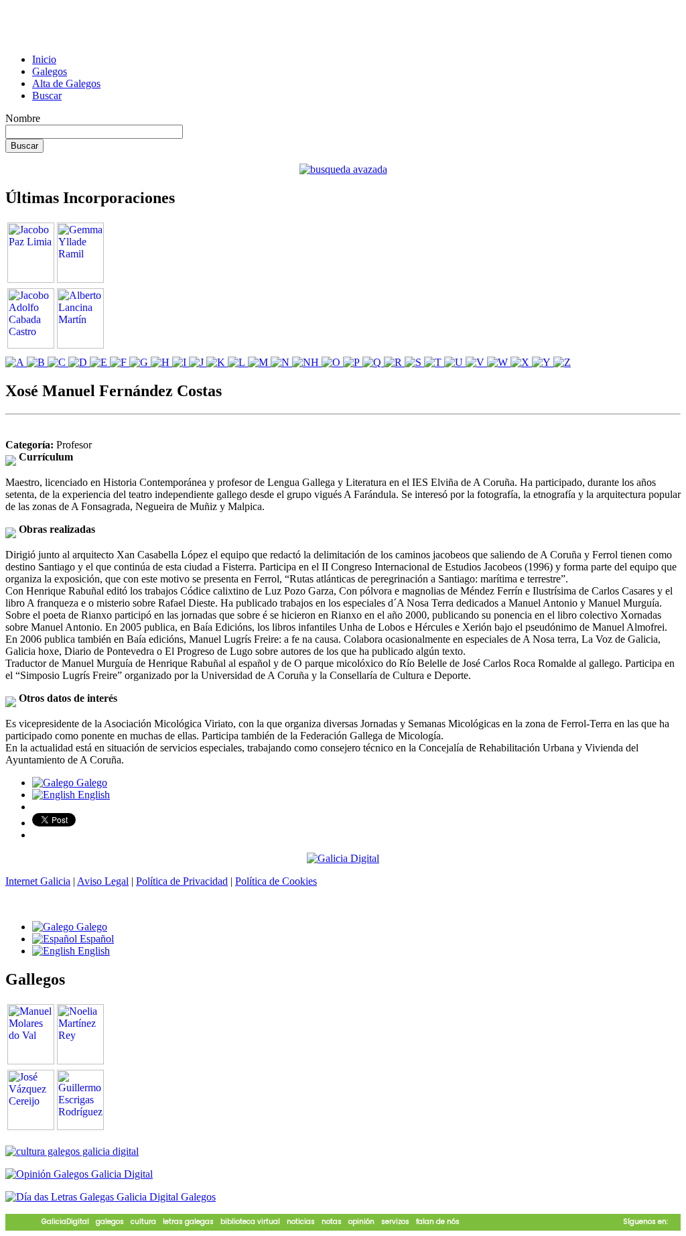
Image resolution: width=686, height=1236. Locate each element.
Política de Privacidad (182, 881)
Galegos (49, 71)
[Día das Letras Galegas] (110, 1196)
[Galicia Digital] (343, 857)
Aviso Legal (103, 881)
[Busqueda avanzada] (343, 169)
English (92, 794)
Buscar (47, 95)
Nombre (22, 118)
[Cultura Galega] (72, 1151)
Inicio (44, 59)
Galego (90, 782)
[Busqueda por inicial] (16, 362)
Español (95, 938)
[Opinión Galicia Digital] (79, 1174)
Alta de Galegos (66, 83)
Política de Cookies (276, 881)
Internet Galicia (37, 881)
